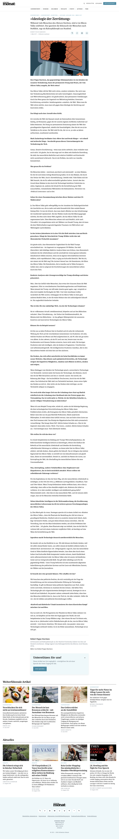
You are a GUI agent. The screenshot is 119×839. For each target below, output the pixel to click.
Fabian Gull (7, 725)
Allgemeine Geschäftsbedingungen (58, 816)
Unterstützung (92, 816)
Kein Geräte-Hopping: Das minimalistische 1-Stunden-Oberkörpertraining (74, 768)
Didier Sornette (66, 730)
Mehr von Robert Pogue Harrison (41, 649)
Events (72, 9)
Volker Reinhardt (38, 726)
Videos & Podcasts (96, 763)
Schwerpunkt (34, 15)
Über (86, 9)
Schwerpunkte (35, 9)
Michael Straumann (96, 704)
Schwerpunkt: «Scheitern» (49, 15)
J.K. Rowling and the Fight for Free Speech (99, 766)
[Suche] (84, 3)
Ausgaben (98, 3)
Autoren (79, 9)
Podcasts (64, 9)
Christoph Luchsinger (10, 781)
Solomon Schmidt (95, 788)
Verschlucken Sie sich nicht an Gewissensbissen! (14, 708)
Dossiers (46, 9)
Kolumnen (54, 9)
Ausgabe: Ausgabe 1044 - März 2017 (71, 15)
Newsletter (90, 3)
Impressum (42, 816)
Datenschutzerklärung (78, 816)
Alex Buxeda (108, 788)
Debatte (5, 763)
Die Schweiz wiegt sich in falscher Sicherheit (13, 766)
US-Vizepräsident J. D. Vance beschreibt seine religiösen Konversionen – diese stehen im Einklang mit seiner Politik (43, 770)
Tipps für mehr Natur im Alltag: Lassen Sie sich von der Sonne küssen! (101, 692)
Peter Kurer (36, 789)
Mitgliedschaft (110, 3)
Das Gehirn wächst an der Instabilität (69, 708)
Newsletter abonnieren (29, 816)
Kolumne (64, 763)
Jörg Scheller (65, 788)
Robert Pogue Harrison (38, 32)
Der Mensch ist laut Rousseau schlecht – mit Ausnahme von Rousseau (43, 710)
